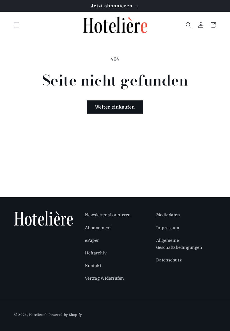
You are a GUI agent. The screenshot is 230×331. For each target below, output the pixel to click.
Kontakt (93, 265)
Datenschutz (169, 260)
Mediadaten (168, 214)
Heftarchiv (96, 253)
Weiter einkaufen (115, 107)
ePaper (92, 240)
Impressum (168, 227)
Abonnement (98, 227)
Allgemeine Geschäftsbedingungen (179, 244)
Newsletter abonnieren (108, 214)
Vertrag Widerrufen (104, 278)
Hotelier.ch (38, 315)
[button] (17, 25)
